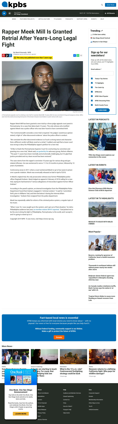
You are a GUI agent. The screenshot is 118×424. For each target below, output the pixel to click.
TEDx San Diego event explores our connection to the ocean (101, 156)
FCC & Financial (42, 403)
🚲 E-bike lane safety (98, 34)
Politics (4, 366)
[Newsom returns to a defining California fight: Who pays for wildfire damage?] (102, 356)
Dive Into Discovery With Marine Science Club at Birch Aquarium (100, 189)
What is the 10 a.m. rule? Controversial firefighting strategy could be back (71, 371)
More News (7, 346)
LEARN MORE (20, 414)
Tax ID (90, 406)
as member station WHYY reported (46, 209)
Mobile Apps (41, 406)
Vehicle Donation (93, 409)
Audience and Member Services (72, 393)
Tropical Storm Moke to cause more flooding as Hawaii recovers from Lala (101, 298)
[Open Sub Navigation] (17, 19)
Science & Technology (36, 366)
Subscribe (102, 110)
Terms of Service (42, 419)
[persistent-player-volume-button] (9, 13)
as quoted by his (42, 151)
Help (102, 19)
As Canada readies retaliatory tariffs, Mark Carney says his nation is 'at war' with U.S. (102, 288)
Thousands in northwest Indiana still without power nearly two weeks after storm (101, 267)
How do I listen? (67, 406)
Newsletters (41, 396)
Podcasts (69, 19)
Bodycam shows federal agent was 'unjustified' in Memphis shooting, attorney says (101, 278)
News (14, 19)
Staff (39, 416)
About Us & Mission (43, 393)
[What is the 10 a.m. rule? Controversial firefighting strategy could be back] (73, 356)
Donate (59, 337)
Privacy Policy (42, 413)
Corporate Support (94, 393)
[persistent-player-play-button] (4, 13)
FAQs (64, 403)
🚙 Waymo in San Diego (98, 42)
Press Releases (42, 409)
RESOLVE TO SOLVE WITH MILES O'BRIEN (100, 223)
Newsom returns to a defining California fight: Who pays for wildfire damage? (102, 371)
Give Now (110, 5)
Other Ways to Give (94, 403)
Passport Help (67, 409)
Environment (63, 366)
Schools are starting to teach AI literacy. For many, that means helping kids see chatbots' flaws (44, 372)
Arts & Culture (44, 19)
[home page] (14, 4)
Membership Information (96, 399)
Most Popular (94, 232)
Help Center (66, 413)
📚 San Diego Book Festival (100, 38)
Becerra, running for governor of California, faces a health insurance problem (101, 257)
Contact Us (66, 399)
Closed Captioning (68, 396)
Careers (40, 399)
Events (94, 19)
